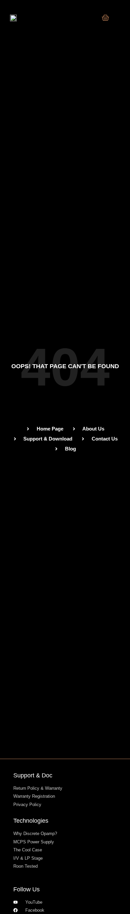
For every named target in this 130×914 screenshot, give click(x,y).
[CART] (105, 18)
